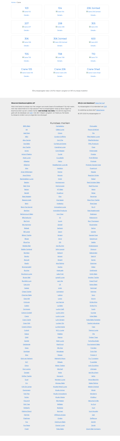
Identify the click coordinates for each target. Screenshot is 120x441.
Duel (26, 380)
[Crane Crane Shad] (93, 73)
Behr (26, 203)
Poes (93, 147)
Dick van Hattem (27, 358)
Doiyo (27, 365)
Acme (27, 151)
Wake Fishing (93, 383)
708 (60, 54)
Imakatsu (60, 203)
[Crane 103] (26, 11)
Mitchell (60, 369)
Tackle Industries (93, 323)
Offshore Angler (60, 415)
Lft (60, 284)
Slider (93, 267)
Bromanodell (26, 267)
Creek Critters (27, 327)
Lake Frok (60, 274)
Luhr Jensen (60, 320)
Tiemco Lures (93, 330)
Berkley (26, 210)
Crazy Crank (26, 320)
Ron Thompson (93, 221)
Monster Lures (60, 380)
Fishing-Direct (27, 411)
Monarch (60, 376)
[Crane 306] (26, 42)
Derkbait (27, 351)
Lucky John (60, 313)
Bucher (26, 270)
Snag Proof (93, 281)
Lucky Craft (60, 309)
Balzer (26, 189)
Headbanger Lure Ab (60, 165)
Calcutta (27, 284)
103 (26, 8)
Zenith (93, 422)
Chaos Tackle (26, 291)
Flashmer (26, 418)
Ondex (60, 418)
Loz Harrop (60, 302)
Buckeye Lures (26, 274)
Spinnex (93, 291)
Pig (93, 133)
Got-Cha (60, 140)
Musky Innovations (60, 394)
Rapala (93, 172)
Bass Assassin (26, 196)
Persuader (93, 126)
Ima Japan (60, 200)
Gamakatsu (60, 126)
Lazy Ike (60, 281)
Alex (26, 168)
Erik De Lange (27, 387)
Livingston (60, 291)
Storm (93, 299)
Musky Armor (60, 390)
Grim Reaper (60, 151)
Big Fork (27, 221)
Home (13, 2)
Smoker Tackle (93, 277)
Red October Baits (93, 182)
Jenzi (60, 239)
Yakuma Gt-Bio (93, 401)
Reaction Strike (93, 175)
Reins (93, 189)
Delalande (26, 344)
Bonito (26, 256)
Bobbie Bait (27, 246)
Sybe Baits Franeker (93, 320)
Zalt (93, 415)
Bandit (26, 193)
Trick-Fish (93, 351)
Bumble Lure (26, 281)
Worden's (93, 394)
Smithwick (93, 270)
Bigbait (26, 228)
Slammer (93, 263)
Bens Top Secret (26, 207)
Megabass (60, 351)
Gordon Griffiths (60, 137)
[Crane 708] (60, 57)
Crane (27, 316)
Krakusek (60, 270)
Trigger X (93, 355)
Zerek (93, 425)
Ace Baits (26, 144)
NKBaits (60, 404)
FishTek (26, 415)
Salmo (93, 228)
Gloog (60, 133)
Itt (60, 218)
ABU (26, 137)
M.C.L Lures (60, 330)
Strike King (93, 302)
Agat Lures (26, 158)
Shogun (93, 249)
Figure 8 (27, 401)
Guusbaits (60, 158)
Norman (60, 411)
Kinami (60, 260)
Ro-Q (93, 207)
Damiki (26, 341)
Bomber (27, 253)
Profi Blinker (93, 158)
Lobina (60, 295)
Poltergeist (93, 151)
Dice (26, 355)
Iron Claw (60, 214)
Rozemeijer (93, 225)
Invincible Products (60, 210)
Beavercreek (26, 200)
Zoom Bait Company (93, 429)
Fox (26, 422)
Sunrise (93, 313)
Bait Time (26, 186)
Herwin (60, 175)
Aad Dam (26, 133)
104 (60, 8)
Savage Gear (93, 235)
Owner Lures (60, 425)
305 (93, 23)
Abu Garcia (26, 140)
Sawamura (93, 239)
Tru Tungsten (93, 358)
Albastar (27, 161)
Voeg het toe (99, 103)
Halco (60, 161)
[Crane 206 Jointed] (93, 11)
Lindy (60, 288)
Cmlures (27, 302)
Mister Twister (60, 365)
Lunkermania (60, 327)
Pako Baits (60, 429)
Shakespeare (93, 246)
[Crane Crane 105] (26, 73)
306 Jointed (60, 38)
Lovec (60, 299)
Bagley (26, 182)
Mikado (60, 362)
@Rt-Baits (26, 126)
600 (93, 38)
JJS (60, 242)
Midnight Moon (60, 358)
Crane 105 (26, 69)
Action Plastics (27, 154)
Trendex (93, 348)
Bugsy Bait (26, 277)
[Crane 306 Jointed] (60, 42)
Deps (26, 348)
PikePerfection (93, 140)
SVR (31, 113)
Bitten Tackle (26, 235)
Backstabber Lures (26, 179)
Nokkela (60, 408)
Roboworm (93, 218)
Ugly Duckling (93, 365)
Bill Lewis (26, 232)
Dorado (26, 372)
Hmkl (60, 179)
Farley (26, 397)
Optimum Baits (60, 422)
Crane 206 (60, 69)
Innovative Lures (60, 207)
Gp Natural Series (60, 144)
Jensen (60, 235)
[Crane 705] (26, 57)
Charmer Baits (27, 295)
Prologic (93, 161)
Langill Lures (60, 277)
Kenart (60, 256)
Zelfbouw (93, 418)
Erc (26, 383)
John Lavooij (60, 249)
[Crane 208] (60, 27)
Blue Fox (26, 242)
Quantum (93, 168)
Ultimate (93, 369)
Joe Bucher (60, 246)
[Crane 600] (93, 42)
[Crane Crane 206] (60, 73)
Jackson (60, 228)
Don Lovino (27, 369)
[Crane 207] (26, 27)
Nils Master (60, 401)
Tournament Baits (93, 344)
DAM (26, 337)
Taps (93, 327)
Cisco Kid (27, 299)
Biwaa (27, 239)
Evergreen (26, 390)
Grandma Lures (60, 147)
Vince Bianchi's (93, 380)
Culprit (26, 330)
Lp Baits (60, 306)
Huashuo (60, 193)
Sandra (93, 232)
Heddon (60, 168)
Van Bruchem (93, 372)
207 (27, 23)
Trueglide (93, 362)
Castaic (26, 288)
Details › (26, 15)
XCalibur (93, 397)
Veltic (93, 376)
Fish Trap (26, 404)
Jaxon (60, 232)
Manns (60, 337)
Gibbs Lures (60, 129)
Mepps (60, 355)
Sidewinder (93, 253)
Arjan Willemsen (26, 172)
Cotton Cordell (26, 313)
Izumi (60, 221)
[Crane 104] (60, 11)
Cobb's (26, 306)
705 (27, 54)
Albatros (27, 165)
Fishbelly (27, 408)
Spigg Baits (93, 284)
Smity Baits (93, 274)
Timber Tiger (93, 337)
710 (93, 54)
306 (27, 38)
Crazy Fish (26, 323)
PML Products (93, 144)
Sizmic (93, 260)
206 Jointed (93, 8)
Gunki (60, 154)
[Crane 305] (93, 27)
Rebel (93, 179)
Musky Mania (60, 397)
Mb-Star (60, 348)
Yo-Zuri (93, 404)
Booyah (26, 260)
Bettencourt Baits (26, 214)
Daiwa (27, 334)
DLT (26, 362)
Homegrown (60, 182)
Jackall (60, 225)
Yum (93, 408)
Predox (93, 154)
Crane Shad (93, 69)
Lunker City (60, 323)
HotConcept (60, 186)
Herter (60, 172)
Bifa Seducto (26, 218)
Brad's (27, 263)
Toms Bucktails (93, 341)
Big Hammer (26, 225)
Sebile (93, 242)
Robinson (93, 214)
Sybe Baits (93, 316)
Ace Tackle (26, 147)
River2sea (93, 203)
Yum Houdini (93, 411)
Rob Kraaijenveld (93, 210)
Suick (93, 309)
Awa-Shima (27, 175)
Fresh (27, 429)
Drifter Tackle (27, 376)
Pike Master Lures (93, 137)
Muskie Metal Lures (60, 387)
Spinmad (93, 288)
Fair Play (27, 394)
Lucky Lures (60, 316)
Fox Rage (26, 425)
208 (60, 23)
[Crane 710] (93, 57)
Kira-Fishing (60, 263)
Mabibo (60, 334)
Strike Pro (93, 306)
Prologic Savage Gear (93, 165)
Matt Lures (60, 341)
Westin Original (93, 387)
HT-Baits (60, 189)
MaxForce (60, 344)
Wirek (93, 390)
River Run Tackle (93, 200)
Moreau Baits (60, 383)
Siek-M (93, 256)
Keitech (60, 253)
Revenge (93, 196)
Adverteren (100, 110)
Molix (60, 372)
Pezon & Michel (93, 129)
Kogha (60, 267)
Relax (93, 193)
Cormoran (26, 309)
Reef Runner (93, 186)
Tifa (93, 334)
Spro (93, 295)
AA (27, 129)
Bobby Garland (26, 249)
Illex (60, 196)
